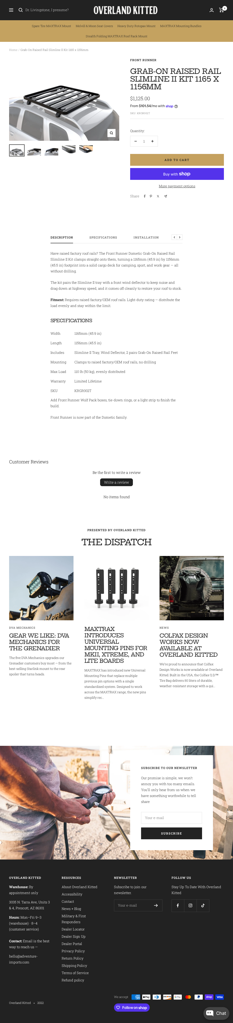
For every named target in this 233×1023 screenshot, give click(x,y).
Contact (68, 901)
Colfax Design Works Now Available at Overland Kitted (189, 645)
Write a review (116, 482)
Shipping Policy (74, 965)
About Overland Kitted (79, 887)
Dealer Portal (72, 943)
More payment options (177, 186)
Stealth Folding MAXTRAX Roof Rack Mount (116, 36)
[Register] (156, 905)
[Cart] (221, 10)
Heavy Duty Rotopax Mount (136, 26)
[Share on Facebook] (145, 196)
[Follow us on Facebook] (178, 905)
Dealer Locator (73, 929)
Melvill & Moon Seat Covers (94, 26)
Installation (146, 237)
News (164, 627)
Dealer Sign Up (74, 936)
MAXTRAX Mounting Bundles (180, 26)
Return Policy (73, 958)
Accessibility (72, 894)
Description (62, 237)
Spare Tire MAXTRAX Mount (51, 26)
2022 (40, 1003)
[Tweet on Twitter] (158, 196)
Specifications (103, 237)
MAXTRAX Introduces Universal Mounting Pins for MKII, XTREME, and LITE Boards (115, 645)
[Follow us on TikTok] (203, 905)
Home (13, 50)
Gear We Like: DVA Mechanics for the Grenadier (39, 642)
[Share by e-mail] (165, 196)
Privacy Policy (73, 951)
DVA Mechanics (22, 627)
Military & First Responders (74, 919)
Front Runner (143, 60)
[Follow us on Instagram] (190, 905)
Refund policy (73, 980)
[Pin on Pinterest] (151, 196)
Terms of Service (75, 972)
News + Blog (71, 908)
